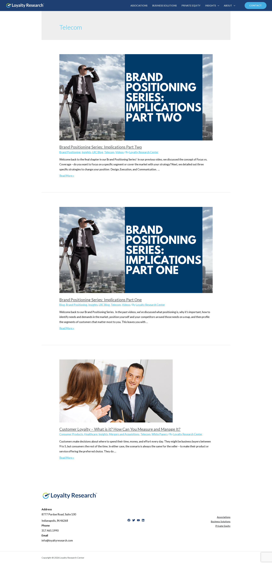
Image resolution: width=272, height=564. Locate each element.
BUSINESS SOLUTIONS (164, 5)
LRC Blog (97, 152)
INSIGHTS (210, 5)
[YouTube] (138, 520)
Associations (223, 517)
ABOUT (228, 5)
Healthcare (90, 434)
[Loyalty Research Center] (25, 5)
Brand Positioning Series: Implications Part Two (100, 147)
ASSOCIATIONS (138, 5)
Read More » (66, 175)
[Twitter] (133, 520)
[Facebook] (129, 520)
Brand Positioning (70, 152)
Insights (86, 152)
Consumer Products (71, 434)
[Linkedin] (143, 520)
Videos (119, 152)
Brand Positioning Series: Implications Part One (100, 299)
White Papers (160, 434)
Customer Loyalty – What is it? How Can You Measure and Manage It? (119, 429)
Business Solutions (220, 521)
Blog (62, 304)
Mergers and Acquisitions (124, 434)
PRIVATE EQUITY (190, 5)
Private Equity (222, 525)
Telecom (109, 152)
